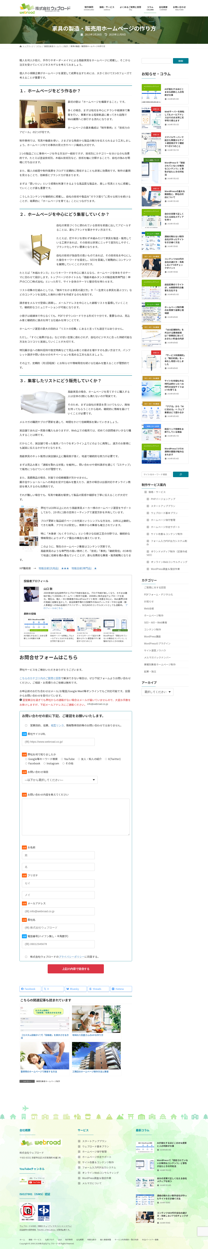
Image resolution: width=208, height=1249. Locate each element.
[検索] (181, 474)
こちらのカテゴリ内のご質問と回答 (40, 678)
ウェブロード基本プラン (164, 513)
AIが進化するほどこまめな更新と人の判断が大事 (35, 637)
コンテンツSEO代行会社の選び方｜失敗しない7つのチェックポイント (174, 263)
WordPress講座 (152, 636)
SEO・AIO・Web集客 (155, 622)
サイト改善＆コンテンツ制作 (166, 534)
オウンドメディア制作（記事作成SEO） (166, 553)
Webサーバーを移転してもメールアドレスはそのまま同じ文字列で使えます (62, 638)
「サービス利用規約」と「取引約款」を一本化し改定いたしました (175, 360)
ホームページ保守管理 (162, 520)
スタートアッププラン (162, 506)
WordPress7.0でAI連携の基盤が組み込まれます (174, 451)
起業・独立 (150, 671)
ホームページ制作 (154, 615)
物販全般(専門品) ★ (84, 568)
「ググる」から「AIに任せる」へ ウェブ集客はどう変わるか (174, 409)
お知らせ (71, 630)
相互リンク (57, 725)
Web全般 (149, 608)
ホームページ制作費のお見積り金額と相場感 (174, 310)
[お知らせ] (151, 116)
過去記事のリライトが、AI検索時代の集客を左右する (174, 287)
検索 (180, 61)
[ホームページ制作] (151, 240)
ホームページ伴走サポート (165, 527)
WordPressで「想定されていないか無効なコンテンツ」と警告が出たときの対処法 (115, 638)
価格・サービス (157, 492)
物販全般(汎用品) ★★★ (54, 568)
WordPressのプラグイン (157, 643)
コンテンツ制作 (152, 629)
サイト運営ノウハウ (120, 630)
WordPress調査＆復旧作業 (165, 569)
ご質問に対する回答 (155, 587)
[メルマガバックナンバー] (151, 94)
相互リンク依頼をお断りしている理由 (174, 430)
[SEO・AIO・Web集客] (151, 264)
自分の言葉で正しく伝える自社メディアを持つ (174, 216)
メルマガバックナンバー (39, 630)
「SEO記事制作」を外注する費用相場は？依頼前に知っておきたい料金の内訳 (174, 334)
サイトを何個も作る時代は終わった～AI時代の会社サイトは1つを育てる (174, 385)
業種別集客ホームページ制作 (48, 1081)
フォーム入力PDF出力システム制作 (166, 542)
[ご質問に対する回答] (151, 434)
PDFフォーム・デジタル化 (158, 594)
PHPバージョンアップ (162, 499)
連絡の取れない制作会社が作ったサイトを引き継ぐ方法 (174, 239)
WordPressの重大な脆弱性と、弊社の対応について (175, 194)
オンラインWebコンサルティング (169, 562)
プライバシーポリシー (72, 956)
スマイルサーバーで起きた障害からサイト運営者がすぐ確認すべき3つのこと (88, 638)
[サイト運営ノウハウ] (151, 166)
